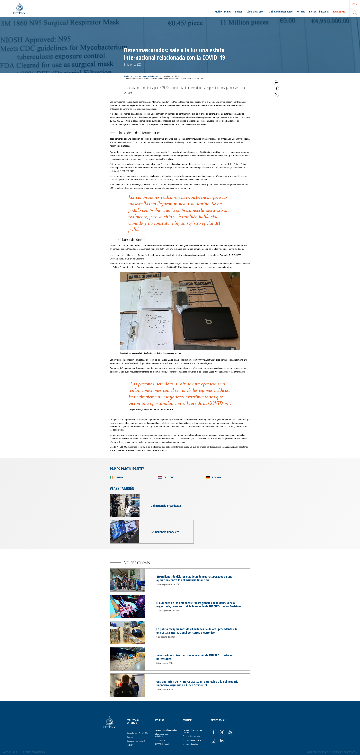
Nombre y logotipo (190, 744)
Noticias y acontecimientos (146, 76)
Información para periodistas (161, 735)
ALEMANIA (216, 477)
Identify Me (339, 11)
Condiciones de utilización (193, 740)
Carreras (130, 737)
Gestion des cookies (34, 752)
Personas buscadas (319, 11)
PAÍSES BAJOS (169, 477)
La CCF (130, 745)
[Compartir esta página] (276, 88)
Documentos (160, 740)
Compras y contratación (136, 741)
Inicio (126, 76)
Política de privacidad (191, 736)
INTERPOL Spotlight (163, 744)
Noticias (301, 11)
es (353, 4)
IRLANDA (119, 477)
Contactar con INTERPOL (137, 733)
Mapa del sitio (10, 752)
